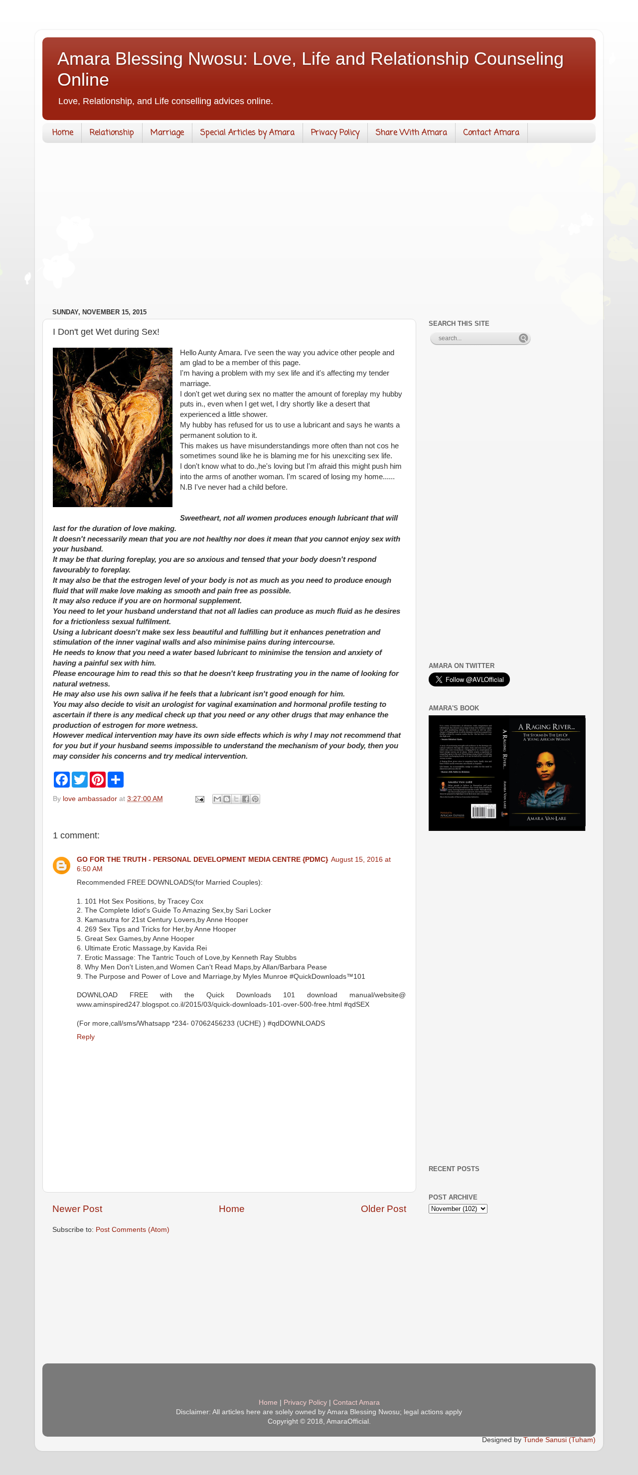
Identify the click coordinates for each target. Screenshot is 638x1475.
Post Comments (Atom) (132, 1229)
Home (62, 133)
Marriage (167, 133)
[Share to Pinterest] (255, 799)
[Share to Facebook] (246, 799)
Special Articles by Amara (247, 133)
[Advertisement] (319, 227)
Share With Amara (411, 133)
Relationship (112, 133)
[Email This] (217, 799)
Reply (86, 1037)
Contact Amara (491, 133)
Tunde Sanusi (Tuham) (559, 1440)
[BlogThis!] (227, 799)
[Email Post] (199, 799)
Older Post (383, 1209)
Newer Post (77, 1209)
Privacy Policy (335, 133)
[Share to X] (236, 799)
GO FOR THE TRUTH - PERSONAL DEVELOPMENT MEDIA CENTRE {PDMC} (202, 859)
